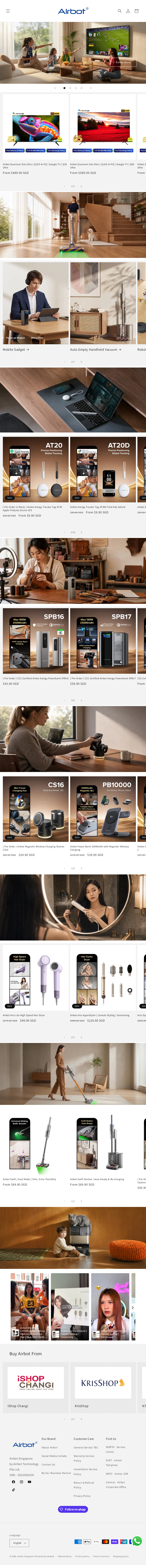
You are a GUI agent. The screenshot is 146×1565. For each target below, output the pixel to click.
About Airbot (50, 1447)
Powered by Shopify (45, 1556)
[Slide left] (64, 186)
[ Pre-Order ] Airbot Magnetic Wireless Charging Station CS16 (33, 848)
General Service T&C (86, 1447)
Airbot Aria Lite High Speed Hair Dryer (24, 1015)
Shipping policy (121, 1556)
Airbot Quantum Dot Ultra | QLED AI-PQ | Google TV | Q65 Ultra (102, 166)
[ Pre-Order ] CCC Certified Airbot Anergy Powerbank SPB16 (35, 678)
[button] (8, 11)
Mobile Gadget (14, 349)
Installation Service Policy (86, 1471)
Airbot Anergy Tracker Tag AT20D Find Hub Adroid (97, 507)
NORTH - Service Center (115, 1449)
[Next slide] (91, 88)
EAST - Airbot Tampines (114, 1463)
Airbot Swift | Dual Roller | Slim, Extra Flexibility (29, 1179)
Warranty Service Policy (84, 1458)
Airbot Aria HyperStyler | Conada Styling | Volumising (99, 1015)
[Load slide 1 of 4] (64, 88)
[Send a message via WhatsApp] (137, 1541)
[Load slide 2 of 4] (70, 88)
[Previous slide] (55, 88)
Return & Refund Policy (84, 1485)
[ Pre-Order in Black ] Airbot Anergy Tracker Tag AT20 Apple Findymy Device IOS (32, 509)
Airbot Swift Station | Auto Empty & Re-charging (97, 1179)
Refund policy (65, 1556)
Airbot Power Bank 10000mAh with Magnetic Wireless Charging (99, 848)
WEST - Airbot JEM (117, 1473)
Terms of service (101, 1556)
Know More (123, 62)
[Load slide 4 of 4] (81, 88)
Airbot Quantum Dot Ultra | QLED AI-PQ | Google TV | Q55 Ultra (35, 166)
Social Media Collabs (54, 1456)
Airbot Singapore (25, 1556)
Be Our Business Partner (56, 1473)
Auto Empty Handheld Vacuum (93, 349)
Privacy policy (82, 1556)
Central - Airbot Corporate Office (116, 1485)
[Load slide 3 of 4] (76, 88)
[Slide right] (81, 186)
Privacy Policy (82, 1496)
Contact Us (48, 1464)
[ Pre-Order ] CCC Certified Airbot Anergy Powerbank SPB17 (103, 678)
